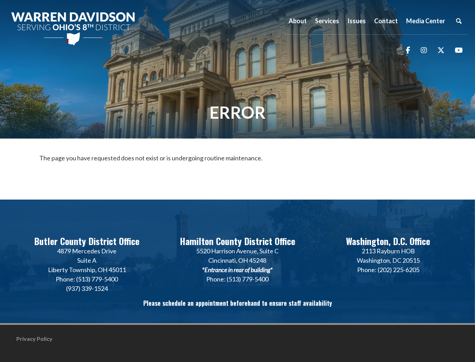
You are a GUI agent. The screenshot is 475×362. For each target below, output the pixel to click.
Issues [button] (356, 21)
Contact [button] (386, 21)
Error (238, 112)
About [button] (298, 21)
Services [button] (327, 21)
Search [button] (458, 21)
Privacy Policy (34, 338)
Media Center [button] (425, 21)
